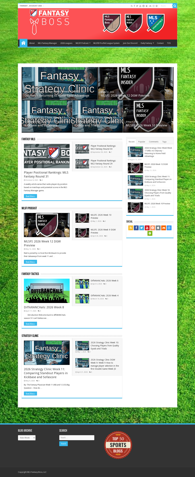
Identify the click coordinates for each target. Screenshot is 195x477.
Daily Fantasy (146, 43)
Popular (141, 142)
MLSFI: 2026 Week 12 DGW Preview (125, 95)
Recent (132, 142)
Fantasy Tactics (30, 274)
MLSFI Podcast (82, 43)
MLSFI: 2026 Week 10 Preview (146, 125)
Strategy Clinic (30, 336)
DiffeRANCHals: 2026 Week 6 (104, 280)
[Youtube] (140, 6)
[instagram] (153, 6)
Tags (164, 142)
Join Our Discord (130, 43)
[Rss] (132, 6)
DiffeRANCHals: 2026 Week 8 (44, 307)
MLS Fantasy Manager (47, 43)
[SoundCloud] (150, 6)
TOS (169, 43)
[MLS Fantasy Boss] (97, 24)
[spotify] (156, 6)
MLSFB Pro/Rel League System (106, 43)
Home (23, 43)
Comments (153, 142)
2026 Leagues (66, 43)
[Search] (175, 5)
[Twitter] (137, 6)
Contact (160, 43)
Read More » (30, 196)
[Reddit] (143, 6)
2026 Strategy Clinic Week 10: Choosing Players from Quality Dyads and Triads (96, 121)
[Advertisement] (97, 55)
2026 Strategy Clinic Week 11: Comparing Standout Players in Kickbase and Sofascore (46, 121)
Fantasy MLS (28, 139)
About (32, 43)
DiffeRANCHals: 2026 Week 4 (104, 295)
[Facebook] (134, 6)
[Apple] (146, 6)
